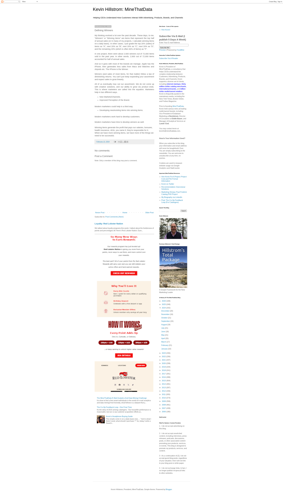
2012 (164, 391)
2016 (164, 377)
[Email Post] (114, 142)
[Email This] (119, 142)
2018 (164, 370)
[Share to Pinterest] (127, 142)
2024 (164, 308)
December (165, 311)
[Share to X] (123, 142)
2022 (164, 356)
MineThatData (178, 106)
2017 (164, 374)
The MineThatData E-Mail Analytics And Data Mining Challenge (122, 398)
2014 (164, 384)
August (164, 325)
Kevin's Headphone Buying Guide (119, 416)
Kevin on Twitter (167, 184)
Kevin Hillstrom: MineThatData (122, 9)
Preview (162, 50)
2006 (164, 412)
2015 (164, 381)
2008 (164, 405)
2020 (164, 363)
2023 (164, 353)
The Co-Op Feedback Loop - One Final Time (114, 407)
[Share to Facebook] (125, 142)
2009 (164, 401)
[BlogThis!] (121, 142)
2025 (164, 304)
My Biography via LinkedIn (171, 197)
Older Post (149, 213)
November (165, 314)
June (163, 332)
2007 (164, 408)
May (163, 335)
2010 (164, 398)
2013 (164, 388)
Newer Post (99, 213)
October (164, 318)
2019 (164, 367)
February (165, 345)
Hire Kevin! (165, 30)
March (164, 342)
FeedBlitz (180, 50)
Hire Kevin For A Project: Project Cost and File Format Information (174, 179)
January (164, 349)
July (163, 328)
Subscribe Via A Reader (168, 58)
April (163, 338)
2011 (164, 394)
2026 (164, 301)
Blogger (169, 489)
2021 (164, 360)
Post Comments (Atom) (114, 217)
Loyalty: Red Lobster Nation (109, 223)
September (165, 321)
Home (124, 213)
